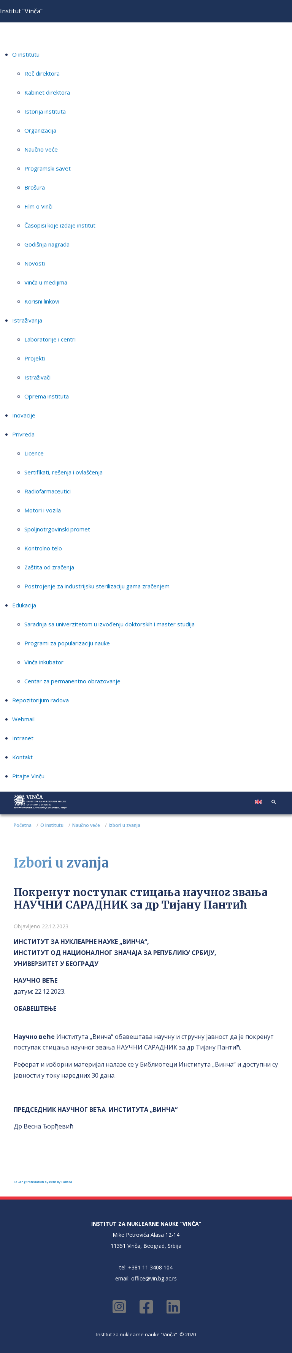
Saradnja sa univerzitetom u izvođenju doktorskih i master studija (109, 624)
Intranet (22, 738)
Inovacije (23, 415)
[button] (273, 801)
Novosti (34, 263)
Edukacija (24, 605)
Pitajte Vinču (28, 776)
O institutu (26, 54)
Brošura (34, 187)
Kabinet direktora (47, 92)
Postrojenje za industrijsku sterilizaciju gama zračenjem (97, 586)
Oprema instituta (46, 396)
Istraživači (37, 377)
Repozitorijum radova (40, 700)
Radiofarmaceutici (47, 491)
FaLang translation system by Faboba (43, 1181)
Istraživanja (27, 320)
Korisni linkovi (41, 301)
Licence (34, 453)
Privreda (23, 434)
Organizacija (40, 130)
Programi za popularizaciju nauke (67, 643)
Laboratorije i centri (50, 339)
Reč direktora (42, 73)
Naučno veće (41, 149)
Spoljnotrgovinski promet (57, 529)
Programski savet (47, 168)
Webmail (23, 719)
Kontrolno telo (43, 548)
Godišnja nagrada (47, 244)
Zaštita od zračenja (49, 567)
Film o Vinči (38, 206)
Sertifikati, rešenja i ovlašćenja (63, 472)
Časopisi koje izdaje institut (59, 225)
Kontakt (22, 757)
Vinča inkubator (43, 662)
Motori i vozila (42, 510)
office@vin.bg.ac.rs (154, 1278)
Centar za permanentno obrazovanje (72, 681)
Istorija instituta (45, 111)
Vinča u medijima (45, 282)
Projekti (34, 358)
